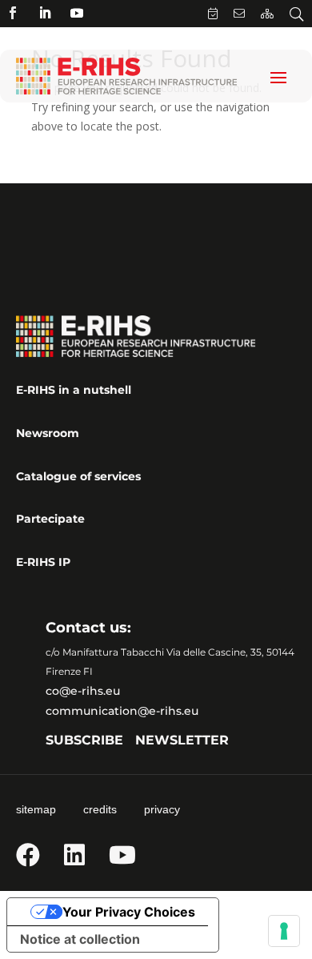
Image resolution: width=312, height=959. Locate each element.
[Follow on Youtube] (77, 13)
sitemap (36, 809)
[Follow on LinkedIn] (45, 13)
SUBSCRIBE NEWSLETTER (137, 740)
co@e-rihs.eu (83, 691)
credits (100, 809)
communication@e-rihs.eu (122, 711)
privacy (162, 809)
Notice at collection (80, 939)
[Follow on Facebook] (13, 13)
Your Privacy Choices (128, 912)
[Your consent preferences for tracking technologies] (284, 931)
